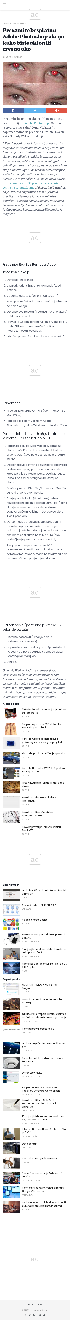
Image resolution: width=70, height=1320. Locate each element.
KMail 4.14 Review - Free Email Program (39, 986)
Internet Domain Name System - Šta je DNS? (44, 1130)
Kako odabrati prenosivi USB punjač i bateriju (43, 936)
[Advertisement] (35, 343)
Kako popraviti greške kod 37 (39, 1028)
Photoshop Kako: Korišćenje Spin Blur (43, 753)
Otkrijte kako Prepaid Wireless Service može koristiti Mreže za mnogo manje (44, 1015)
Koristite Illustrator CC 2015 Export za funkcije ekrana (43, 769)
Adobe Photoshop (37, 123)
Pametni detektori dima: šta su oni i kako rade (43, 1059)
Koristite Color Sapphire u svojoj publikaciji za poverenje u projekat (42, 740)
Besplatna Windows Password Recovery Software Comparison (41, 1089)
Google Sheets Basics (34, 919)
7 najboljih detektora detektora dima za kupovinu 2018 (44, 951)
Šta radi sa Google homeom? (39, 1158)
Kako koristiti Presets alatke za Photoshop (39, 799)
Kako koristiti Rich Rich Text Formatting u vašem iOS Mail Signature (39, 1104)
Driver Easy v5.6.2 (32, 1073)
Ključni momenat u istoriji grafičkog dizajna (43, 784)
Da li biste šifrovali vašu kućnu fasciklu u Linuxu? (44, 892)
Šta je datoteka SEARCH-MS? (39, 905)
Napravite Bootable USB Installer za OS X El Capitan (44, 965)
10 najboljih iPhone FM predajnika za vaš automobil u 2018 (43, 1118)
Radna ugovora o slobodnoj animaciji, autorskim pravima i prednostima (44, 1204)
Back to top (35, 1304)
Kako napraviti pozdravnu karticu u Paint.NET (42, 828)
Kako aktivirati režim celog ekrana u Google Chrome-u (43, 1189)
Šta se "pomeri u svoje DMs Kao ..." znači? (42, 1174)
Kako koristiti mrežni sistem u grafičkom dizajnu (39, 814)
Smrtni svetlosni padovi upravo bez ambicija (43, 1001)
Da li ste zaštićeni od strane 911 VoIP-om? (43, 1045)
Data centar (29, 1143)
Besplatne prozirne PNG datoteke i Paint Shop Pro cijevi (42, 725)
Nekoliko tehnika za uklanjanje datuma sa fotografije (44, 711)
